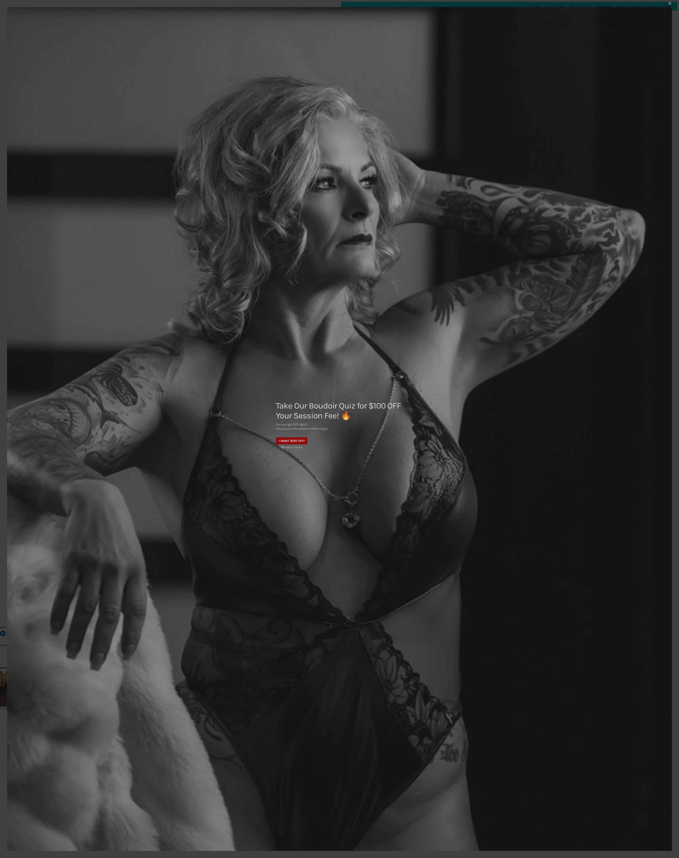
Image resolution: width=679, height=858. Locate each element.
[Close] (670, 3)
